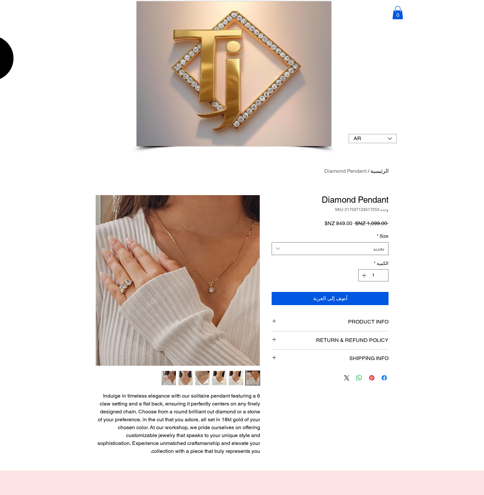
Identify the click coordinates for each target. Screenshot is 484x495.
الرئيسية (379, 171)
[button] (397, 12)
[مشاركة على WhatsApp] (359, 378)
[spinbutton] (373, 275)
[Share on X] (347, 378)
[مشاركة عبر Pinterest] (372, 378)
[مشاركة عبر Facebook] (384, 378)
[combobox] (330, 248)
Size (383, 236)
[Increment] (363, 275)
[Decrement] (383, 275)
